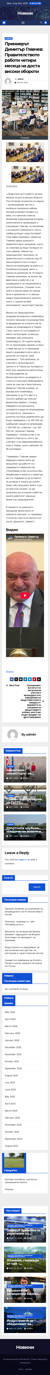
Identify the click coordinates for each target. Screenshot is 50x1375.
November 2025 (13, 1054)
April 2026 (10, 1019)
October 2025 (12, 1061)
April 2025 (10, 1103)
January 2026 (12, 1040)
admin (21, 79)
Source (9, 671)
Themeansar (25, 1363)
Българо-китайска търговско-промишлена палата (21, 1181)
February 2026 (12, 1033)
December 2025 (13, 1047)
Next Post (14, 685)
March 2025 (11, 1110)
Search (8, 877)
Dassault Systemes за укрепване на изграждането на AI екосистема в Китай (24, 911)
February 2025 (12, 1117)
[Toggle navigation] (23, 23)
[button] (41, 22)
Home (20, 1369)
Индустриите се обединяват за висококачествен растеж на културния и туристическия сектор (24, 950)
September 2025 (13, 1068)
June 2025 (10, 1089)
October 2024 (12, 1131)
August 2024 (11, 1146)
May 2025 (10, 1096)
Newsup (41, 1359)
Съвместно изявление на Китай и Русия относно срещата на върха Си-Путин (23, 963)
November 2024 (13, 1124)
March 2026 (11, 1026)
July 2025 (10, 1082)
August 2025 (11, 1075)
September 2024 (13, 1139)
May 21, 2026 (15, 1238)
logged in (22, 859)
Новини (25, 13)
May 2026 (10, 1012)
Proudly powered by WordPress (16, 1359)
